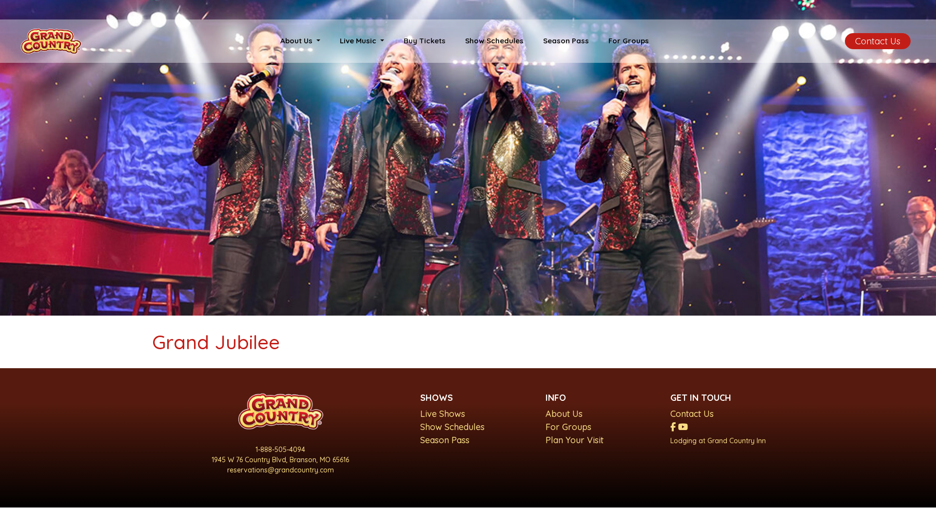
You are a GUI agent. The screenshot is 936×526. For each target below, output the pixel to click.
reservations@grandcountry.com (280, 470)
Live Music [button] (359, 40)
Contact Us (877, 41)
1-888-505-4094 (280, 449)
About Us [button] (297, 40)
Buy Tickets (425, 40)
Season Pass (566, 40)
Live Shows (442, 413)
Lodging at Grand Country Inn (718, 440)
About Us (564, 413)
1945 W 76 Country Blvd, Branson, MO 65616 (280, 459)
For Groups (628, 40)
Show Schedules (494, 40)
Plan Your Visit (575, 440)
